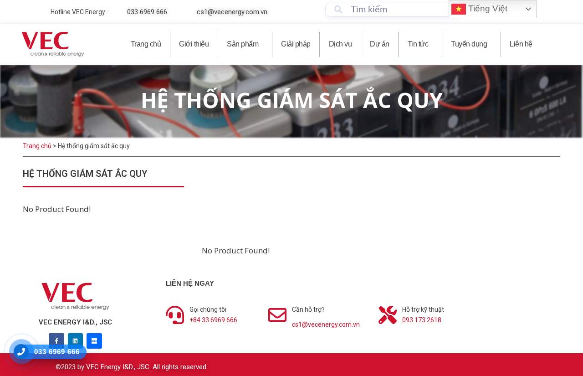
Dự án (379, 44)
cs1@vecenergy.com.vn (326, 324)
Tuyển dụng (469, 44)
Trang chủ (146, 44)
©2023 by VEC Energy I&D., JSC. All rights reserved (131, 367)
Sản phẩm (242, 44)
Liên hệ (521, 44)
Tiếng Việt (486, 8)
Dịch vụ (340, 44)
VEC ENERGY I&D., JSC (75, 322)
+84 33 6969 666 (213, 320)
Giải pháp (296, 44)
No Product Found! (236, 250)
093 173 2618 (421, 320)
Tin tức (418, 44)
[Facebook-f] (56, 341)
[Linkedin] (75, 341)
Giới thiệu (194, 44)
